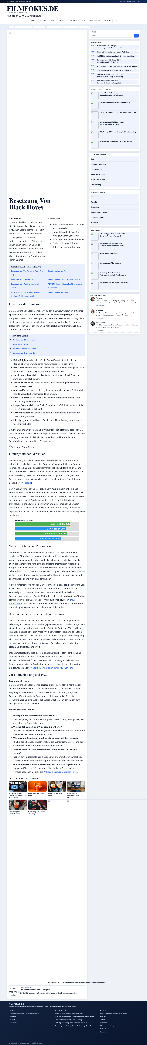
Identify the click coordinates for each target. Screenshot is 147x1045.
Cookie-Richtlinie (95, 20)
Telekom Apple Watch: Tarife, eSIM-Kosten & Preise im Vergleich (113, 235)
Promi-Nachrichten (70, 27)
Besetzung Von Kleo (20, 344)
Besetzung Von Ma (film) (57, 271)
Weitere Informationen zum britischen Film (51, 667)
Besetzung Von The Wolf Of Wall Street (114, 282)
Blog (116, 20)
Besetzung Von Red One (58, 292)
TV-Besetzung (84, 27)
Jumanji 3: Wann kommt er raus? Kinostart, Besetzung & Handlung (110, 75)
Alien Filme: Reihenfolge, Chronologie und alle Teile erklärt (110, 47)
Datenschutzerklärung (78, 20)
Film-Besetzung (39, 27)
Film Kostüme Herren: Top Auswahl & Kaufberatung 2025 (109, 82)
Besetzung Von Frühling (109, 253)
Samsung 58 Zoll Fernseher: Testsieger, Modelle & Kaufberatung (113, 274)
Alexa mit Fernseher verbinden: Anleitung (113, 52)
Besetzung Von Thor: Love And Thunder (64, 279)
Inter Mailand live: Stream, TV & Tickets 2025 (115, 70)
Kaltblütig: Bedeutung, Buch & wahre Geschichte (116, 56)
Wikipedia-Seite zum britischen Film (61, 771)
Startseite (33, 20)
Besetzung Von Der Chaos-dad (24, 353)
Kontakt (129, 1)
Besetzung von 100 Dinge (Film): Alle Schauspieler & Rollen (109, 61)
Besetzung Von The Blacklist (110, 263)
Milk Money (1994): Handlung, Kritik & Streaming (117, 66)
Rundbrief (107, 20)
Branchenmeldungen (23, 27)
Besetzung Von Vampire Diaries (24, 349)
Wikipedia (26, 482)
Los (136, 35)
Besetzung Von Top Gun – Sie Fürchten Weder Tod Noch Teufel (112, 245)
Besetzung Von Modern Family (24, 340)
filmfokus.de (32, 8)
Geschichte (136, 1)
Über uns (122, 1)
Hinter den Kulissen (54, 27)
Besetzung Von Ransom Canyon (24, 279)
